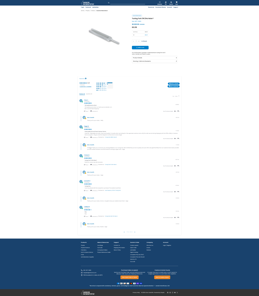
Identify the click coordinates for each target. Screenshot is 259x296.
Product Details (137, 58)
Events (148, 247)
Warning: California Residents (142, 61)
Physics (83, 245)
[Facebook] (168, 292)
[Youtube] (175, 292)
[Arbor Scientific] (87, 292)
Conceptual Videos (102, 250)
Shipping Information (119, 247)
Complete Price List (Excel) (137, 257)
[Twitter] (177, 292)
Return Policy (117, 250)
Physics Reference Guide (103, 252)
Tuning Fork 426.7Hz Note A (111, 216)
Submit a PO (133, 259)
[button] (174, 86)
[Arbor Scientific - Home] (87, 3)
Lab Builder (133, 250)
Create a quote (134, 245)
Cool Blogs (100, 245)
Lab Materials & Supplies (87, 257)
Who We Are (150, 245)
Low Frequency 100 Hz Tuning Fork (113, 190)
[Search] (108, 2)
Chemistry (83, 250)
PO (166, 4)
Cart (176, 3)
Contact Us (117, 245)
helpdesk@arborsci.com (89, 272)
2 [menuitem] (128, 232)
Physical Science (85, 247)
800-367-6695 (87, 270)
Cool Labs (99, 247)
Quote (171, 4)
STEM (82, 254)
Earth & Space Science (87, 252)
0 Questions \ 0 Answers (85, 86)
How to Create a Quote (162, 277)
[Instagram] (172, 292)
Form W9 (132, 261)
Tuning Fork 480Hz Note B (111, 137)
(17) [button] (106, 83)
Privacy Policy (136, 292)
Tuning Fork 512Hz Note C (111, 164)
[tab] (82, 94)
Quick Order (133, 247)
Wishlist (159, 4)
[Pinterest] (170, 292)
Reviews (149, 250)
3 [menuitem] (130, 232)
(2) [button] (105, 84)
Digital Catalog (134, 252)
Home (82, 10)
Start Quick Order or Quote (129, 277)
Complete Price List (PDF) (137, 254)
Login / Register (167, 245)
